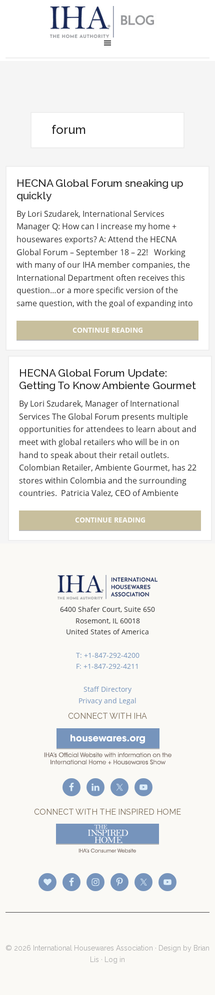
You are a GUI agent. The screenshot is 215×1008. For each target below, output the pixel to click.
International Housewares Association (108, 22)
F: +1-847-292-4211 (107, 666)
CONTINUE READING (107, 330)
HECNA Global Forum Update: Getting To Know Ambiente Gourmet (107, 379)
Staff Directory (108, 689)
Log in (114, 960)
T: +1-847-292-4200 (108, 655)
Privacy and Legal (107, 700)
